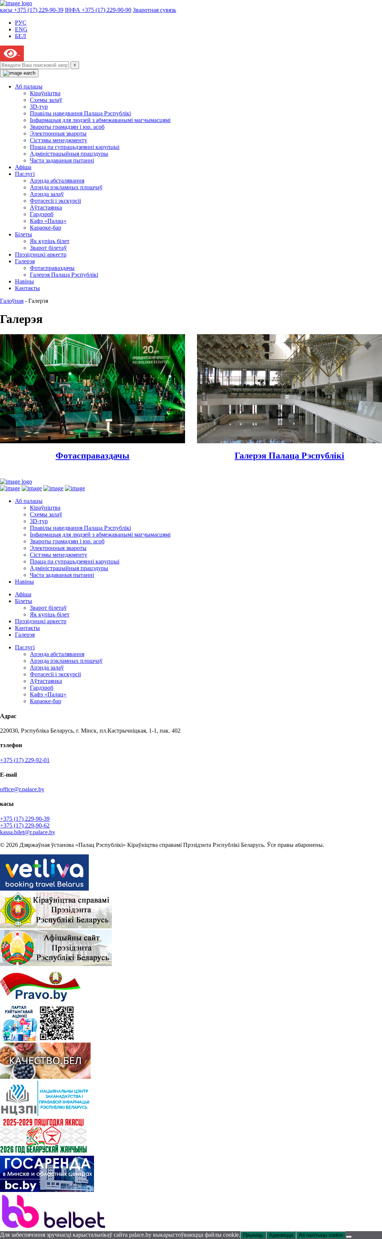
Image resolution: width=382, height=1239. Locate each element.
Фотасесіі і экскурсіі (55, 201)
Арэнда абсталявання (57, 180)
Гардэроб (41, 214)
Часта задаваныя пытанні (62, 160)
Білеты (23, 234)
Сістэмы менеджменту (58, 140)
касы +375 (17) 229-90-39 (31, 10)
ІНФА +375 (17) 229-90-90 (98, 10)
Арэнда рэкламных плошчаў (66, 187)
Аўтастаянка (46, 207)
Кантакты (27, 288)
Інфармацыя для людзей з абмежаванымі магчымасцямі (100, 120)
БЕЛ (20, 36)
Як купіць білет (49, 241)
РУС (20, 22)
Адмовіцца (281, 1235)
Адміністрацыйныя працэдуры (69, 153)
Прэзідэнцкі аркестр (40, 254)
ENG (21, 29)
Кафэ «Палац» (48, 221)
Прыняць (253, 1235)
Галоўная (12, 301)
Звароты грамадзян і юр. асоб (67, 127)
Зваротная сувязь (154, 10)
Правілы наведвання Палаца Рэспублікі (80, 113)
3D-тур (39, 106)
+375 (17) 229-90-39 (25, 819)
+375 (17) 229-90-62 (25, 825)
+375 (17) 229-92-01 (25, 760)
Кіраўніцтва (45, 93)
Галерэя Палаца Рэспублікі (64, 274)
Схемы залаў (46, 100)
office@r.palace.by (22, 789)
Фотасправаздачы (52, 268)
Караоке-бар (45, 227)
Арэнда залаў (47, 194)
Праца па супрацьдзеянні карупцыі (74, 147)
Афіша (23, 167)
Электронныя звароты (58, 133)
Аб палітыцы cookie (321, 1235)
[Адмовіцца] (349, 1237)
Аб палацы (29, 86)
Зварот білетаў (48, 248)
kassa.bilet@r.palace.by (27, 832)
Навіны (24, 281)
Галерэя (25, 261)
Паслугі (25, 174)
